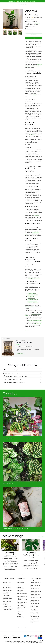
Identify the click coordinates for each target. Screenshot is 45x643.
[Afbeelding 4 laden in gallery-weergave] (20, 32)
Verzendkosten (37, 23)
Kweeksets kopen (20, 617)
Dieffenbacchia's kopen (8, 590)
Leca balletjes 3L (20, 588)
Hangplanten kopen (35, 603)
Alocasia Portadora (32, 301)
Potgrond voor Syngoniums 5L (20, 612)
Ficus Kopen (5, 593)
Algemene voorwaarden (15, 642)
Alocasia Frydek (31, 298)
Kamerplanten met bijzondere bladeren (35, 601)
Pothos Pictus (35, 66)
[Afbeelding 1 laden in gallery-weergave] (5, 32)
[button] (2, 4)
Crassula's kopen (6, 587)
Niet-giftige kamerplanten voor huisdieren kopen (35, 611)
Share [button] (27, 330)
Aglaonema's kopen (7, 582)
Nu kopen (34, 38)
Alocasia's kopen (6, 584)
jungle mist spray (33, 134)
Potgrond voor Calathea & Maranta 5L (22, 603)
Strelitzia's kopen (6, 603)
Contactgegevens (39, 642)
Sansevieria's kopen (7, 601)
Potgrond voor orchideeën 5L (20, 609)
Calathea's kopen (6, 585)
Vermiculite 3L (20, 587)
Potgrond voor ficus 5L (21, 605)
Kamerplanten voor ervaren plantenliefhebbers (35, 615)
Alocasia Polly (31, 296)
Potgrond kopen (20, 582)
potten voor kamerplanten (35, 320)
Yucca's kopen (6, 604)
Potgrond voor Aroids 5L (22, 596)
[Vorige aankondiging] (2, 1)
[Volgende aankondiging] (43, 1)
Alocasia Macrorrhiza (33, 299)
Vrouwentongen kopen (8, 608)
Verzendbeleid (22, 642)
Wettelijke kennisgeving (31, 642)
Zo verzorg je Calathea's (10, 554)
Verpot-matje (20, 616)
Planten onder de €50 (35, 624)
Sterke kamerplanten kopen (35, 586)
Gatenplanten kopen (7, 609)
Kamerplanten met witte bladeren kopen (36, 595)
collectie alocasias (29, 306)
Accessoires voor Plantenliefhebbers (15, 528)
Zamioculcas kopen (7, 606)
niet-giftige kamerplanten (34, 278)
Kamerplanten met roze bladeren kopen (36, 592)
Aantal (26, 28)
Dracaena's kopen (7, 588)
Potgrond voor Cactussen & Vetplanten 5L (22, 599)
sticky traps (36, 215)
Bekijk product (20, 353)
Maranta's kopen (8, 438)
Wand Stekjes (19, 614)
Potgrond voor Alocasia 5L (24, 342)
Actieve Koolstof (20, 584)
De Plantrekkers (10, 641)
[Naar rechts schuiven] (25, 574)
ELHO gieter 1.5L (37, 323)
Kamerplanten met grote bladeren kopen (36, 583)
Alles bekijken (41, 536)
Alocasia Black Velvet (33, 294)
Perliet (18, 585)
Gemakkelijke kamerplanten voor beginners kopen (35, 606)
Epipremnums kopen (7, 592)
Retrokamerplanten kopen (35, 589)
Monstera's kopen (6, 597)
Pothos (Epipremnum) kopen (7, 599)
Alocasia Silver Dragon (33, 302)
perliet (34, 94)
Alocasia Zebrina (32, 293)
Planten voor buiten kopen (35, 619)
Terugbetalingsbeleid (32, 641)
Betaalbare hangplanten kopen (36, 598)
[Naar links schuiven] (20, 574)
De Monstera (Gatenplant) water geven (31, 555)
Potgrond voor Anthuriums (20, 591)
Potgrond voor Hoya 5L (22, 607)
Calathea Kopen (8, 483)
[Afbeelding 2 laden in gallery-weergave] (10, 32)
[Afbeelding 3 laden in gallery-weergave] (15, 32)
